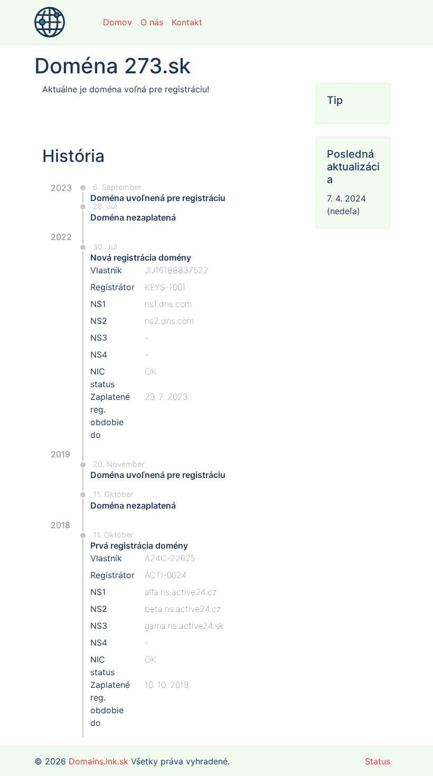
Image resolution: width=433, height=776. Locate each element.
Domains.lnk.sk (98, 761)
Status (377, 761)
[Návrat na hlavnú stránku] (49, 22)
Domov (117, 22)
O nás (151, 22)
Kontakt (187, 22)
